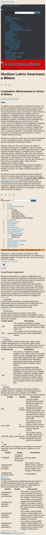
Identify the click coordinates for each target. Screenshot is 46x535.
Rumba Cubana (11, 34)
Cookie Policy (10, 55)
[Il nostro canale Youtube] (14, 195)
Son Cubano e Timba (13, 41)
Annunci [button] (4, 385)
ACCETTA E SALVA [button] (8, 531)
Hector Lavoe (14, 47)
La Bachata (9, 32)
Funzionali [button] (5, 297)
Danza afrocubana (12, 43)
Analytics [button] (4, 337)
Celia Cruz (13, 49)
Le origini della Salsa (13, 18)
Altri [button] (2, 442)
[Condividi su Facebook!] (2, 85)
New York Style (15, 26)
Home (7, 16)
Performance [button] (6, 309)
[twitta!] (6, 85)
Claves (7, 51)
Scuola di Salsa (11, 39)
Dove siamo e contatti (13, 57)
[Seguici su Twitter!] (6, 195)
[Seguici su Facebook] (2, 195)
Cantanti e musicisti (12, 45)
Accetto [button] (15, 261)
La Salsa (8, 20)
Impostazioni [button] (6, 261)
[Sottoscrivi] (10, 195)
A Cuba (12, 22)
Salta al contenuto (8, 2)
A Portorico (13, 24)
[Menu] (2, 9)
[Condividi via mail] (10, 85)
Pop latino (9, 37)
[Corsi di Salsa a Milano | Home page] (10, 5)
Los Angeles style (16, 28)
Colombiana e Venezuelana (20, 30)
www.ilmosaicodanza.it (9, 180)
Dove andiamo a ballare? (14, 53)
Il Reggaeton (10, 36)
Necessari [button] (5, 477)
